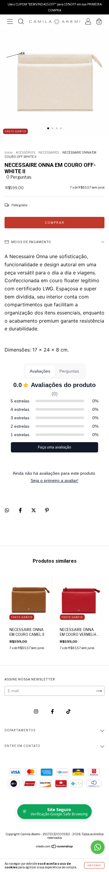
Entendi (94, 865)
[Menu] (10, 22)
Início (8, 152)
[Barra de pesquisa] (21, 22)
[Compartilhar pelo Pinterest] (47, 510)
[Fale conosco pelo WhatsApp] (97, 847)
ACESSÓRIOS (25, 152)
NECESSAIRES (48, 152)
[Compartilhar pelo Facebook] (21, 510)
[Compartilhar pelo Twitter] (34, 510)
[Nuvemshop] (55, 847)
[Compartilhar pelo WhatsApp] (7, 510)
